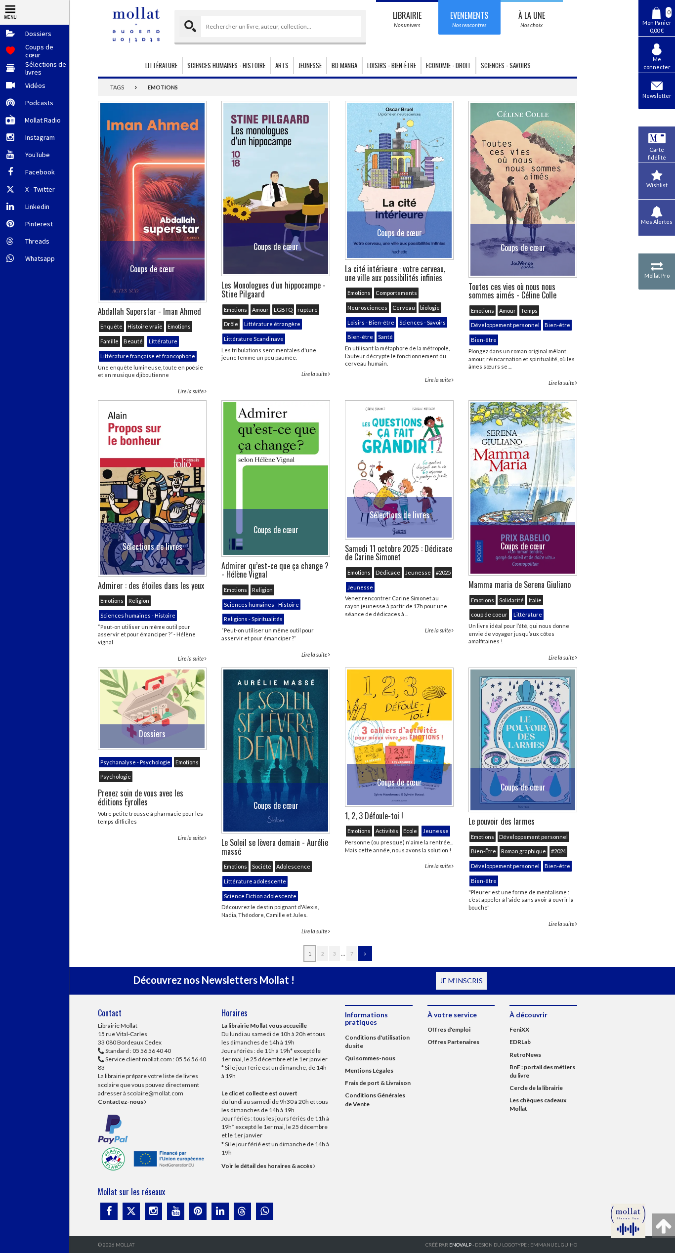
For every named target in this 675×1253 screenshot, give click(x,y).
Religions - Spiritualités (253, 619)
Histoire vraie (145, 326)
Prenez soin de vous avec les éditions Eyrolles (140, 797)
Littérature (163, 341)
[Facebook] (109, 1211)
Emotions (179, 326)
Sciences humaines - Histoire (137, 615)
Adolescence (293, 866)
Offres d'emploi (448, 1029)
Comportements (396, 293)
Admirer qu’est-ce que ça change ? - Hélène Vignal (275, 570)
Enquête (111, 326)
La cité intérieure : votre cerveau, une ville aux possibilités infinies (395, 273)
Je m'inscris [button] (461, 980)
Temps (529, 310)
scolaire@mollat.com (155, 1093)
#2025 (443, 572)
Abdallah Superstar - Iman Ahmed (149, 311)
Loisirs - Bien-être (370, 322)
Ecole (410, 831)
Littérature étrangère (272, 324)
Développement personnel (505, 325)
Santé (385, 337)
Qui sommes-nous (370, 1058)
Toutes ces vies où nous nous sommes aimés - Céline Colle (512, 291)
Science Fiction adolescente (260, 896)
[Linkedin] (220, 1211)
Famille (109, 341)
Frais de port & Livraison (378, 1082)
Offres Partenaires (453, 1041)
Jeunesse (418, 572)
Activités (387, 831)
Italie (535, 600)
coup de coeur (489, 614)
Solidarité (511, 600)
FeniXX (519, 1029)
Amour (260, 309)
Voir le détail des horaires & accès (267, 1165)
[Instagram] (153, 1211)
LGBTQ (283, 309)
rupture (307, 309)
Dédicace (388, 572)
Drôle (231, 324)
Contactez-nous (121, 1101)
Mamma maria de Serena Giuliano (519, 584)
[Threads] (242, 1211)
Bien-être (360, 337)
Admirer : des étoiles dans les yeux (151, 585)
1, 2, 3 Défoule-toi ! (374, 816)
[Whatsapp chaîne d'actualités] (264, 1211)
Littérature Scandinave (254, 338)
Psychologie (115, 776)
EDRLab (520, 1041)
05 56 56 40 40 (151, 1050)
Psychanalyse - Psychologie (135, 762)
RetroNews (525, 1054)
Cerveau (403, 307)
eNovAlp (460, 1245)
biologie (430, 307)
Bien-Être (483, 851)
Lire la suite (191, 391)
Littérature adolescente (255, 881)
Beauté (133, 341)
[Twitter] (131, 1211)
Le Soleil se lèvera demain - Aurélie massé (274, 846)
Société (261, 866)
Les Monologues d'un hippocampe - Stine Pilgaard (273, 289)
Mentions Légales (369, 1070)
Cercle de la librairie (536, 1087)
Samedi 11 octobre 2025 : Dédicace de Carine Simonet (398, 553)
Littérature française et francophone (147, 356)
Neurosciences (367, 307)
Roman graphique (523, 851)
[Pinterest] (198, 1211)
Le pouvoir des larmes (501, 821)
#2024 (558, 851)
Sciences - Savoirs (422, 322)
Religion (138, 600)
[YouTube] (175, 1211)
